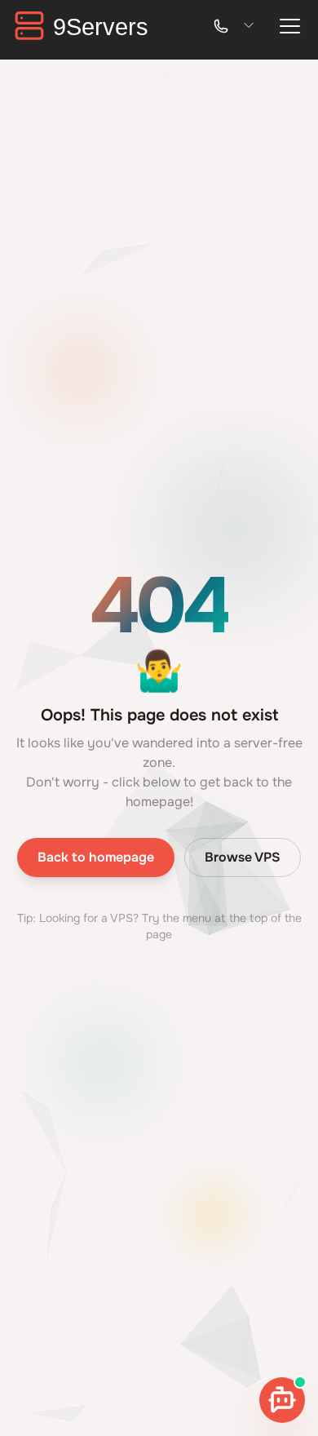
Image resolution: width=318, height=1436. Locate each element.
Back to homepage (96, 857)
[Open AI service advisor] (282, 1400)
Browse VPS (242, 857)
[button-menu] (289, 26)
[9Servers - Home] (85, 25)
